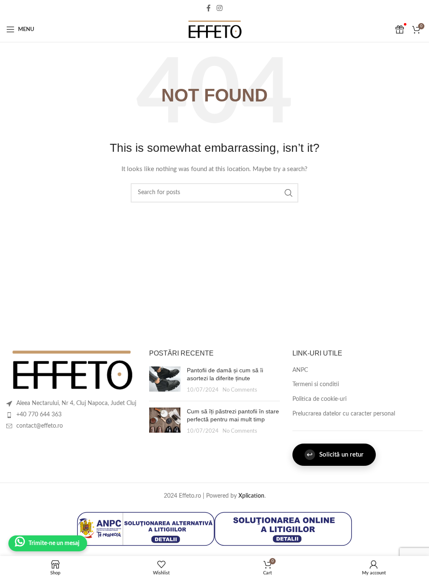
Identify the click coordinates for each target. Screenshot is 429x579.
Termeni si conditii (315, 384)
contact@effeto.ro (39, 426)
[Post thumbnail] (165, 380)
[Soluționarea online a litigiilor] (283, 529)
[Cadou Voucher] (399, 29)
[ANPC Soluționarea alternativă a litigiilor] (145, 529)
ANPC (300, 370)
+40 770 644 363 (39, 415)
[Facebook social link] (209, 8)
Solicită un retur (335, 454)
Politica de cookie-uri (319, 399)
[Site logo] (214, 29)
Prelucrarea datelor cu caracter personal (343, 414)
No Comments (239, 389)
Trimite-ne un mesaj (54, 543)
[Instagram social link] (219, 8)
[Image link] (71, 370)
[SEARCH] (288, 193)
